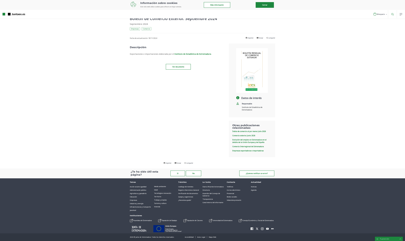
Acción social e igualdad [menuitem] (138, 187)
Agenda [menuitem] (253, 190)
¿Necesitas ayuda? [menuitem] (184, 200)
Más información (217, 5)
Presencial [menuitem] (230, 193)
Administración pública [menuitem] (138, 190)
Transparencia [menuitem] (207, 199)
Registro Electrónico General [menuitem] (188, 190)
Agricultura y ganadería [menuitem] (138, 193)
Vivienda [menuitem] (157, 207)
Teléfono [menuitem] (230, 187)
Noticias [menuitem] (254, 187)
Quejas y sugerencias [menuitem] (185, 197)
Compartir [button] (271, 38)
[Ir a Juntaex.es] (10, 14)
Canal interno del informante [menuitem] (212, 202)
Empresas (135, 29)
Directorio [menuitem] (206, 190)
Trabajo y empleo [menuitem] (160, 200)
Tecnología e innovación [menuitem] (162, 193)
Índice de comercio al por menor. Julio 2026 (249, 131)
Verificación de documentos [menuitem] (188, 193)
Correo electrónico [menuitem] (233, 190)
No (193, 173)
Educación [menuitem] (133, 197)
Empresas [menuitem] (133, 200)
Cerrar (264, 5)
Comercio (146, 29)
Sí (177, 173)
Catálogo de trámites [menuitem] (185, 187)
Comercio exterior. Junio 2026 (243, 135)
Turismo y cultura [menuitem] (160, 203)
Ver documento (178, 67)
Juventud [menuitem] (133, 210)
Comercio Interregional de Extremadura (248, 146)
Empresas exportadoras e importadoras (248, 151)
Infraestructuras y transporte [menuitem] (140, 207)
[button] (380, 14)
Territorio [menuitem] (157, 196)
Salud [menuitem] (156, 190)
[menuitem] (141, 220)
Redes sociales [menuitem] (232, 197)
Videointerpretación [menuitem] (234, 200)
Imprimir (250, 38)
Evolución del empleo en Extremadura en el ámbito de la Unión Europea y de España (249, 141)
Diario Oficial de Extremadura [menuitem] (213, 187)
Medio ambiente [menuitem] (160, 186)
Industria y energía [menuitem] (136, 203)
